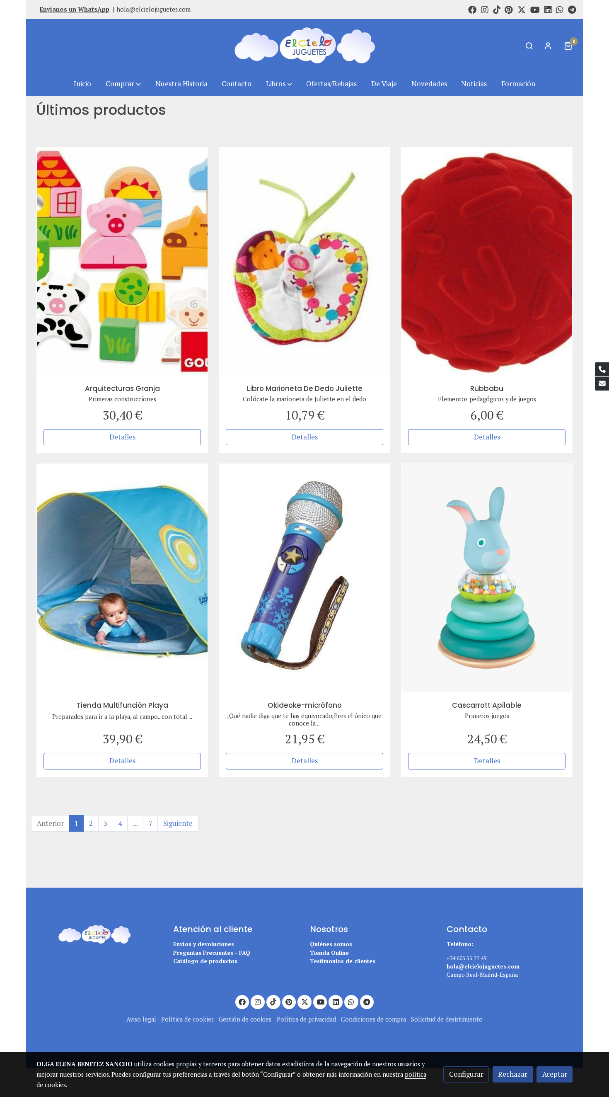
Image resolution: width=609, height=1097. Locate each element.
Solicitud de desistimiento (447, 1019)
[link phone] (602, 369)
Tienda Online (329, 952)
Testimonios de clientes (342, 961)
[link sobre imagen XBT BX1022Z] (304, 578)
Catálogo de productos (205, 961)
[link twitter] (521, 9)
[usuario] (548, 45)
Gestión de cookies (245, 1019)
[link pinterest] (509, 9)
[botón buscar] (529, 45)
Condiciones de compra (373, 1019)
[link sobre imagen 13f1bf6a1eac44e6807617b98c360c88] (304, 261)
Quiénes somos (331, 944)
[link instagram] (484, 9)
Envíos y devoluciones (203, 944)
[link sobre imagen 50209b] (122, 261)
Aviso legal (141, 1019)
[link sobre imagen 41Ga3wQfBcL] (487, 261)
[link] (304, 45)
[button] (123, 84)
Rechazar (512, 1074)
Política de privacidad (306, 1019)
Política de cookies (187, 1019)
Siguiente (178, 823)
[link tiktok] (496, 9)
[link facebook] (472, 9)
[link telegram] (572, 9)
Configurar (466, 1074)
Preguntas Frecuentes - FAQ (211, 952)
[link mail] (602, 384)
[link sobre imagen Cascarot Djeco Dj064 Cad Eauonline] (487, 578)
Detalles (122, 437)
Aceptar (554, 1074)
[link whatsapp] (559, 9)
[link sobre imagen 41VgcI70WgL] (122, 578)
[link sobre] (99, 933)
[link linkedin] (548, 9)
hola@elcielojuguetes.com (153, 9)
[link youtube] (535, 9)
